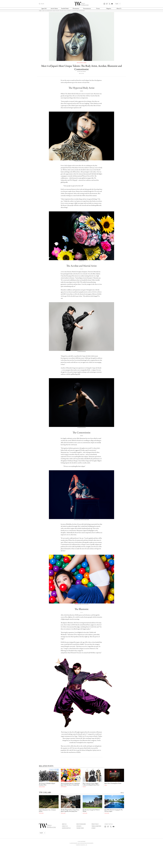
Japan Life (44, 8)
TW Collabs (41, 813)
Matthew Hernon (82, 71)
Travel (105, 785)
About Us (118, 8)
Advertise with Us (66, 828)
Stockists (78, 826)
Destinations (76, 8)
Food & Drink (65, 8)
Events (98, 8)
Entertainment (87, 8)
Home (40, 10)
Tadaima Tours (80, 828)
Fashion (84, 786)
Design (84, 62)
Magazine (108, 8)
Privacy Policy (95, 824)
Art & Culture (54, 8)
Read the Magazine (81, 824)
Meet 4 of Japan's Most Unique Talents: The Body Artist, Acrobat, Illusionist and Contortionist (63, 10)
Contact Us (65, 826)
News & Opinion (42, 786)
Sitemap (93, 828)
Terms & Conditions (96, 826)
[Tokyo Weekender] (47, 827)
